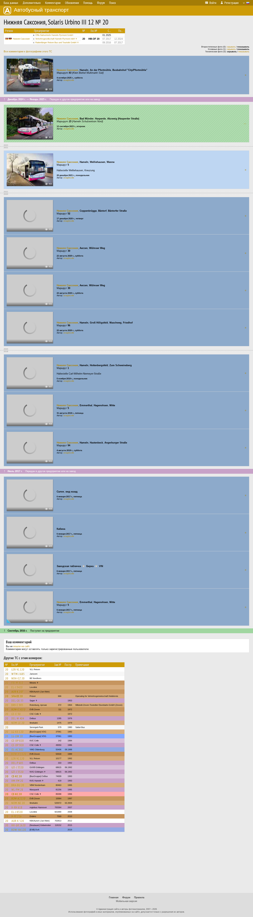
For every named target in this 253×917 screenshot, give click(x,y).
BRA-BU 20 (17, 785)
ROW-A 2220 (18, 798)
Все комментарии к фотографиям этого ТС (28, 51)
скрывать (231, 47)
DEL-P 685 (17, 763)
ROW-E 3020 (18, 709)
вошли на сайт (21, 646)
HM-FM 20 (17, 781)
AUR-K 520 (17, 821)
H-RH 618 (16, 807)
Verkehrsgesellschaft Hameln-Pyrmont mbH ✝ (56, 39)
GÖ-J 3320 (17, 767)
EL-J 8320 (17, 812)
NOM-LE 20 (17, 723)
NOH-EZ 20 (17, 678)
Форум (126, 897)
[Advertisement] (126, 864)
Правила (139, 897)
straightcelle (68, 80)
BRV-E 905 (17, 705)
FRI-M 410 (17, 683)
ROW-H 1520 (18, 754)
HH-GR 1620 (18, 825)
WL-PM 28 (17, 789)
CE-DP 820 (17, 740)
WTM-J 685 (18, 674)
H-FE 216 (16, 816)
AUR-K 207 (17, 691)
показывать (243, 51)
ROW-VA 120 (18, 829)
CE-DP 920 (17, 745)
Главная (114, 897)
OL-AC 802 (17, 749)
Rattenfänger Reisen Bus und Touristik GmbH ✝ (57, 42)
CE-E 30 (16, 714)
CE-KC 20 (16, 776)
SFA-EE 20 (17, 696)
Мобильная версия (126, 901)
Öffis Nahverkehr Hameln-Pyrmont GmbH (54, 35)
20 (6, 669)
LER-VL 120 (17, 669)
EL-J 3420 (17, 687)
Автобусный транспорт (41, 10)
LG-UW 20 (17, 736)
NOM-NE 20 (18, 803)
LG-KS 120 (17, 732)
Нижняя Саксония (21, 39)
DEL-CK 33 (17, 700)
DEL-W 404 (17, 718)
